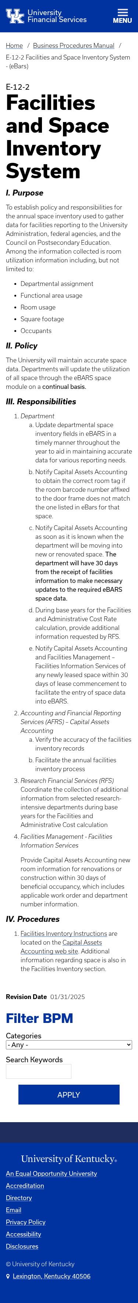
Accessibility (23, 1234)
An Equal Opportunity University (51, 1173)
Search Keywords (34, 1059)
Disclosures (22, 1246)
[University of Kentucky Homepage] (69, 1159)
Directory (19, 1197)
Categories (24, 1035)
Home (14, 45)
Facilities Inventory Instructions (64, 933)
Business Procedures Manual (73, 45)
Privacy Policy (26, 1221)
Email (13, 1209)
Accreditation (25, 1185)
